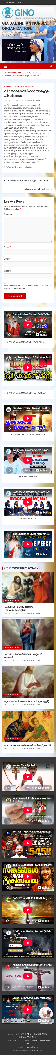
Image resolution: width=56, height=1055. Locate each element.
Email (7, 259)
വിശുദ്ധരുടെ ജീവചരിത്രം (36, 189)
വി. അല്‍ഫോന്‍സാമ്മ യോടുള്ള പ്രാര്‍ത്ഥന (27, 180)
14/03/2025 (9, 613)
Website (7, 271)
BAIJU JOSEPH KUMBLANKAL (28, 100)
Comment (9, 214)
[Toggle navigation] (5, 66)
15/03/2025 (9, 100)
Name (7, 247)
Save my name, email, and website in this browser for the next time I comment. (28, 287)
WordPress (37, 1050)
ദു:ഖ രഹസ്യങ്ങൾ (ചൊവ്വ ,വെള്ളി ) (26, 701)
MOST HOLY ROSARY (13, 600)
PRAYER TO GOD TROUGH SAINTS (19, 87)
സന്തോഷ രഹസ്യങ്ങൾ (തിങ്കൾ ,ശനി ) (27, 745)
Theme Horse (31, 1047)
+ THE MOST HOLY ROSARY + (22, 568)
